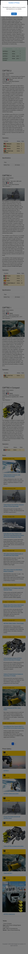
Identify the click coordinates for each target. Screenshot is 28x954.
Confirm (14, 14)
